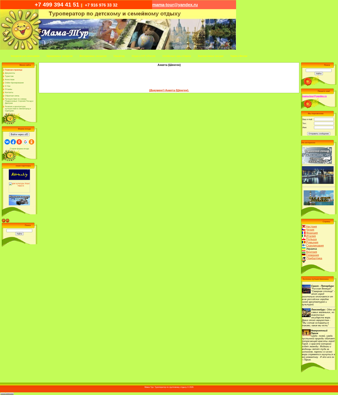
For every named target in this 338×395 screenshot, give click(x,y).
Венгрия (311, 251)
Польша (311, 239)
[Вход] (8, 220)
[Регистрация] (4, 220)
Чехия (310, 229)
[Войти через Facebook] (13, 142)
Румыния (312, 242)
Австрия (311, 226)
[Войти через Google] (25, 142)
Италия (311, 236)
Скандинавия (315, 245)
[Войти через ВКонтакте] (7, 142)
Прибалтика (314, 258)
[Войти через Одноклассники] (31, 142)
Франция (312, 232)
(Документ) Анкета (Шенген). (169, 90)
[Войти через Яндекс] (19, 142)
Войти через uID (19, 134)
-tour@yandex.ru (175, 4)
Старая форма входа (19, 149)
